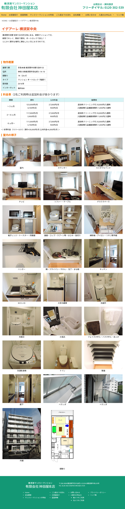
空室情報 (24, 14)
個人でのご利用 (78, 497)
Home (3, 14)
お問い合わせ (90, 14)
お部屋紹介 (13, 14)
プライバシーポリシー (98, 492)
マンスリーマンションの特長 (42, 14)
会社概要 (76, 14)
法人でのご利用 (78, 500)
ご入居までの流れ (63, 14)
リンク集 (120, 14)
